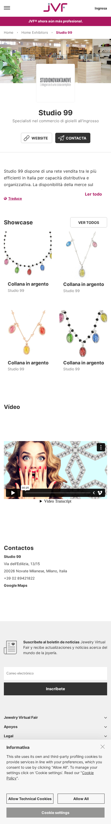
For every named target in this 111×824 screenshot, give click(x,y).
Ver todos (88, 222)
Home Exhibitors (34, 32)
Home (8, 32)
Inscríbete (55, 688)
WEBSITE (39, 138)
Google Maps (15, 585)
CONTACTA (76, 138)
